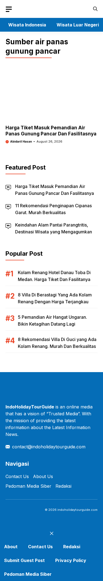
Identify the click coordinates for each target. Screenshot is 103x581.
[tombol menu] (8, 9)
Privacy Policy (70, 560)
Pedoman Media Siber (28, 486)
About (11, 546)
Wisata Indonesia (27, 25)
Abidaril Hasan (21, 141)
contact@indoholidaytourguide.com (48, 446)
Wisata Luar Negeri (78, 25)
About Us (43, 476)
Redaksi (63, 486)
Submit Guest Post (24, 560)
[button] (95, 9)
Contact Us (17, 476)
